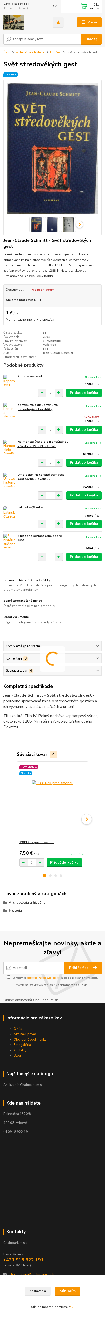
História (55, 53)
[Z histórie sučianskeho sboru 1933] (9, 541)
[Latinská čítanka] (9, 512)
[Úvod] (23, 22)
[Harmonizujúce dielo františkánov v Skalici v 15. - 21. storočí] (9, 447)
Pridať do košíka (84, 392)
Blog (17, 1055)
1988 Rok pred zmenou (36, 842)
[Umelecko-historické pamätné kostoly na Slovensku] (9, 480)
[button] (44, 875)
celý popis (45, 276)
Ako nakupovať (25, 1034)
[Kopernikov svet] (9, 381)
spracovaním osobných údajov (43, 977)
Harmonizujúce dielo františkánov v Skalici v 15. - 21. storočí (42, 444)
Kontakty (20, 1050)
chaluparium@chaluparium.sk (32, 1274)
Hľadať (91, 39)
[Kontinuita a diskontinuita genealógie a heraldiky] (9, 410)
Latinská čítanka (30, 507)
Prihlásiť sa (79, 967)
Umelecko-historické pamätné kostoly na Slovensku (41, 477)
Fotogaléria (22, 1045)
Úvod (6, 53)
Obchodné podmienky (30, 1039)
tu (71, 1307)
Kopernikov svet (30, 376)
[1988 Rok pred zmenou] (52, 801)
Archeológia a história (30, 53)
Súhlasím (68, 1291)
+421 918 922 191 (16, 4)
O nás (18, 1029)
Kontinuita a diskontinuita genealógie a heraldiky (37, 407)
